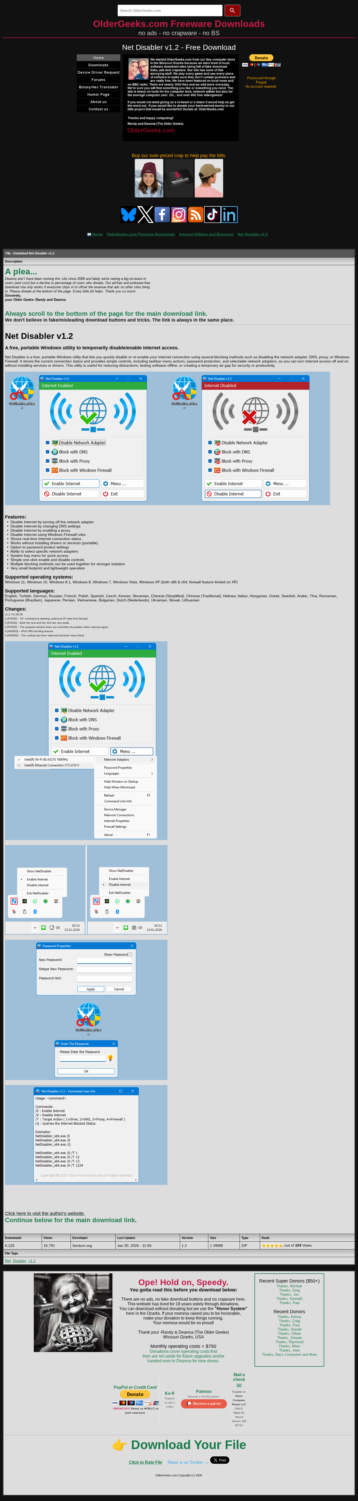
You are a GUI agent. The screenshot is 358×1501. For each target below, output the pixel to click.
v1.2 (32, 1261)
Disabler (19, 1261)
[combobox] (170, 10)
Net (8, 1261)
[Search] (232, 10)
